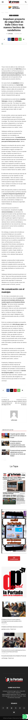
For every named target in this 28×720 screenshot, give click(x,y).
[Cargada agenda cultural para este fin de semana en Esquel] (5, 435)
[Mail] (11, 708)
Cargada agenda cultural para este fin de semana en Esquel (18, 435)
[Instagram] (7, 708)
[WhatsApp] (20, 39)
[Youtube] (14, 712)
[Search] (26, 2)
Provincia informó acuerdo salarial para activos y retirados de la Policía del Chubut (14, 651)
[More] (23, 39)
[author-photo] (14, 418)
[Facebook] (9, 39)
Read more (13, 629)
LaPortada (10, 33)
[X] (12, 39)
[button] (2, 2)
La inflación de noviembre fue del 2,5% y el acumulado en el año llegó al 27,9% (7, 402)
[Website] (19, 708)
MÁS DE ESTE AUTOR (7, 430)
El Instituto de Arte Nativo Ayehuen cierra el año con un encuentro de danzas (20, 402)
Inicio (3, 12)
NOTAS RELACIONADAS (8, 427)
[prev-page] (3, 460)
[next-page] (5, 460)
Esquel (6, 12)
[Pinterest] (16, 39)
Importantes (15, 15)
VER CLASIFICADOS (14, 558)
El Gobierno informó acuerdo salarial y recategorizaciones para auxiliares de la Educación (11, 621)
